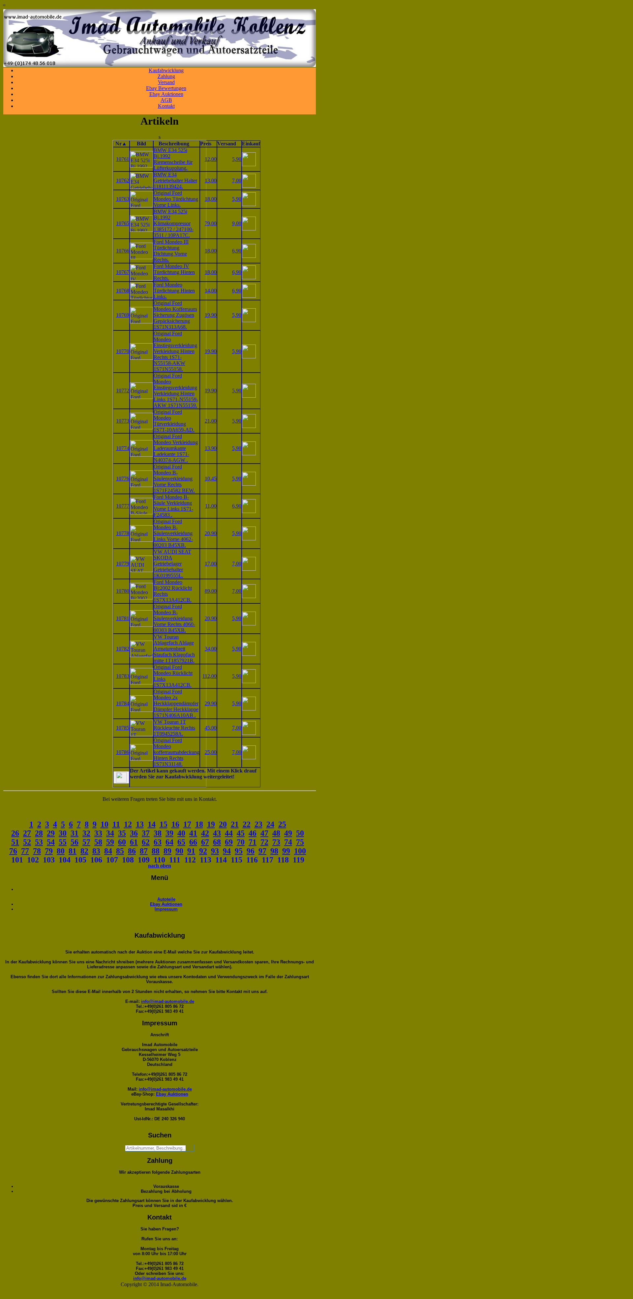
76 (13, 851)
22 (247, 824)
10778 (122, 533)
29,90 (211, 703)
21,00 (211, 421)
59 (110, 842)
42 (205, 833)
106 (96, 860)
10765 (122, 223)
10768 (122, 290)
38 (158, 833)
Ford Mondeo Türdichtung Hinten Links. (174, 290)
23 (258, 824)
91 (191, 851)
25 (282, 824)
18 (199, 824)
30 (63, 833)
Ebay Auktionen (166, 94)
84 (108, 851)
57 (86, 842)
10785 (122, 728)
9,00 (236, 223)
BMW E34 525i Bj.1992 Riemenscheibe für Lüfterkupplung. (173, 159)
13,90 (211, 448)
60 (122, 842)
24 (270, 824)
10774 (122, 448)
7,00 (236, 180)
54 (51, 842)
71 (252, 842)
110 (159, 860)
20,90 (211, 533)
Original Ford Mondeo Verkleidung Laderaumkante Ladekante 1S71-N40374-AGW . (176, 448)
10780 (122, 591)
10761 (122, 159)
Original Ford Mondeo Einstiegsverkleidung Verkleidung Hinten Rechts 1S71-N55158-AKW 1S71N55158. (175, 351)
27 (27, 833)
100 (300, 851)
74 (288, 842)
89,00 (211, 591)
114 (221, 860)
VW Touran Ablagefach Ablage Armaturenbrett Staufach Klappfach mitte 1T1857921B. (174, 648)
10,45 (211, 478)
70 (241, 842)
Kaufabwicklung (166, 70)
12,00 (211, 159)
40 (181, 833)
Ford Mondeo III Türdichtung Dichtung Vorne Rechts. (171, 250)
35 (122, 833)
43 (217, 833)
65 (181, 842)
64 (169, 842)
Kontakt (166, 106)
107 (112, 860)
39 (169, 833)
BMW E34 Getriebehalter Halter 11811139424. (175, 180)
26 (15, 833)
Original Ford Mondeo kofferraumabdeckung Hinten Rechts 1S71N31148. (176, 752)
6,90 (236, 251)
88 (156, 851)
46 (252, 833)
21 (235, 824)
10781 (122, 618)
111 (174, 860)
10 (104, 824)
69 (229, 842)
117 (267, 860)
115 (236, 860)
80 (61, 851)
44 (229, 833)
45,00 (211, 728)
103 (49, 860)
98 (274, 851)
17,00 (211, 563)
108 (128, 860)
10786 (122, 752)
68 (217, 842)
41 (193, 833)
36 (134, 833)
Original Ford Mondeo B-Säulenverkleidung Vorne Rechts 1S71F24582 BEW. (174, 478)
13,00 (211, 180)
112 (190, 860)
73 (276, 842)
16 (175, 824)
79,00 (211, 223)
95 (239, 851)
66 (193, 842)
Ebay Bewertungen (166, 88)
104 (65, 860)
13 (140, 824)
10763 (122, 199)
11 (116, 824)
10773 (122, 421)
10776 (122, 478)
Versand (166, 82)
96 (251, 851)
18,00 (211, 199)
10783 (122, 676)
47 (264, 833)
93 (215, 851)
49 (288, 833)
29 (51, 833)
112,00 (209, 676)
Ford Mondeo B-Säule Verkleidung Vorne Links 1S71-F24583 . (173, 506)
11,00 (211, 506)
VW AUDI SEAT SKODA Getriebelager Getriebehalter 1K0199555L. (172, 563)
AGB (166, 100)
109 (144, 860)
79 (49, 851)
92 (203, 851)
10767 (122, 272)
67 (205, 842)
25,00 (211, 752)
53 (39, 842)
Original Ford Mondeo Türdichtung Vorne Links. (176, 199)
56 (74, 842)
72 (264, 842)
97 (262, 851)
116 (252, 860)
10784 (122, 703)
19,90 (211, 315)
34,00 (211, 648)
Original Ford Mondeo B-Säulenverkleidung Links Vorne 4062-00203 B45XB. (173, 533)
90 (179, 851)
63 (158, 842)
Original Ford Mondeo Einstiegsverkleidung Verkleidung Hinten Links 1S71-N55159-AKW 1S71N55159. (176, 390)
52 (27, 842)
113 (205, 860)
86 (132, 851)
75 (300, 842)
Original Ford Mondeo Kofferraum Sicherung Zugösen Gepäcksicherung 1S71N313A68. (175, 315)
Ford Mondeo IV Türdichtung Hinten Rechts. (174, 272)
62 (146, 842)
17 (187, 824)
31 (74, 833)
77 (25, 851)
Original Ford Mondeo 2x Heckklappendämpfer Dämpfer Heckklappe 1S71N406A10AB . (176, 703)
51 (15, 842)
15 (163, 824)
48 (276, 833)
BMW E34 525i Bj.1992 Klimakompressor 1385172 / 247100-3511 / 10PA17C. (174, 223)
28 (39, 833)
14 (152, 824)
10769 (122, 315)
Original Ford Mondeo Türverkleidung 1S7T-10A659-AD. (174, 421)
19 (211, 824)
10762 (122, 180)
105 (80, 860)
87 (144, 851)
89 (167, 851)
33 (98, 833)
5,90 (236, 159)
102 (33, 860)
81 (72, 851)
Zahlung (166, 76)
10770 (122, 351)
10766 (122, 251)
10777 (122, 506)
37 (146, 833)
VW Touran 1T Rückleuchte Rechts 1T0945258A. (174, 728)
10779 (122, 563)
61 (134, 842)
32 (86, 833)
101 (17, 860)
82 (84, 851)
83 (96, 851)
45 (241, 833)
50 (300, 833)
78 (37, 851)
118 (283, 860)
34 (110, 833)
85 (120, 851)
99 (286, 851)
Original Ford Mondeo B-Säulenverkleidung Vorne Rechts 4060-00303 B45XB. (174, 618)
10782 (122, 648)
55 (63, 842)
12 (128, 824)
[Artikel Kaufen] (249, 164)
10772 (122, 390)
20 (223, 824)
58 (98, 842)
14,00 (211, 290)
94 (227, 851)
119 (298, 860)
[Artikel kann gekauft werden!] (121, 777)
